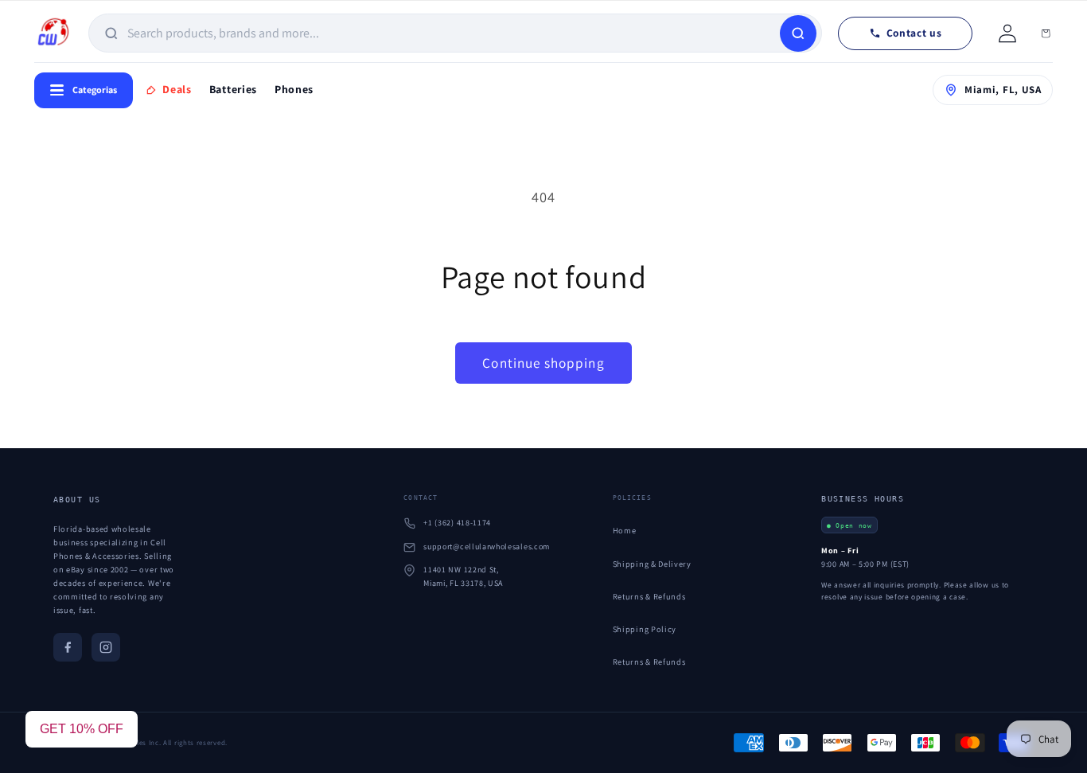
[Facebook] (67, 647)
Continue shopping (543, 362)
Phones (294, 89)
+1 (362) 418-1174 (457, 522)
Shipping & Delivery (652, 563)
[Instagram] (106, 647)
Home (625, 530)
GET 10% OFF (81, 729)
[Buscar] (798, 33)
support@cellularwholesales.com (486, 546)
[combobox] (451, 33)
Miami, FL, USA (1003, 89)
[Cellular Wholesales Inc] (53, 33)
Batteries (233, 89)
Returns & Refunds (649, 596)
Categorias (94, 90)
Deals (176, 89)
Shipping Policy (644, 628)
